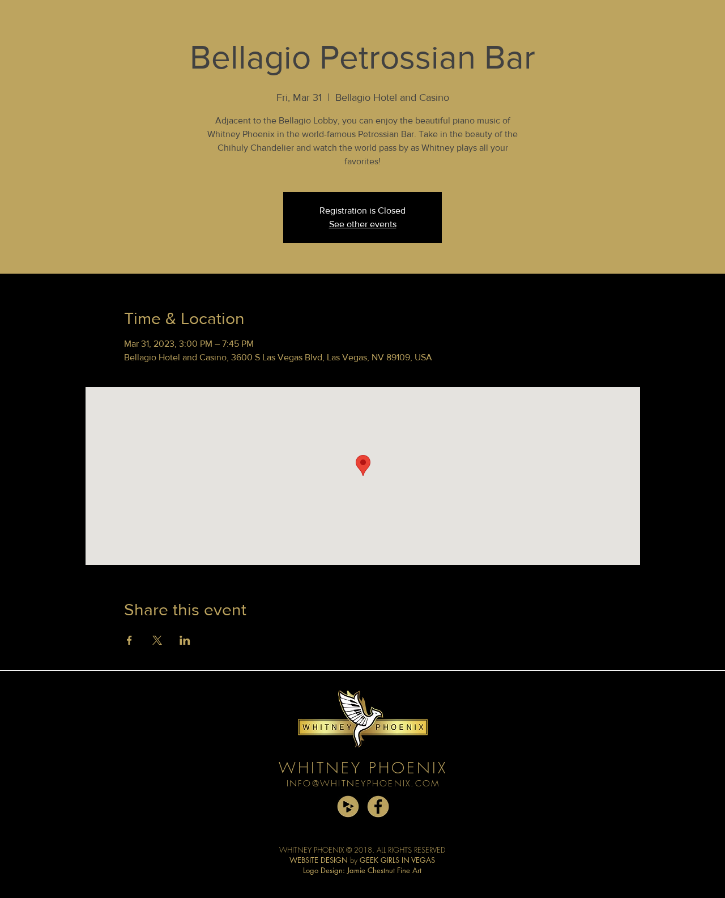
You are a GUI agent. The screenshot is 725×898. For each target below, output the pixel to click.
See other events (362, 224)
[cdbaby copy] (348, 806)
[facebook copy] (378, 806)
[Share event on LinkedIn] (185, 640)
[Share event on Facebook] (129, 640)
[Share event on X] (157, 640)
